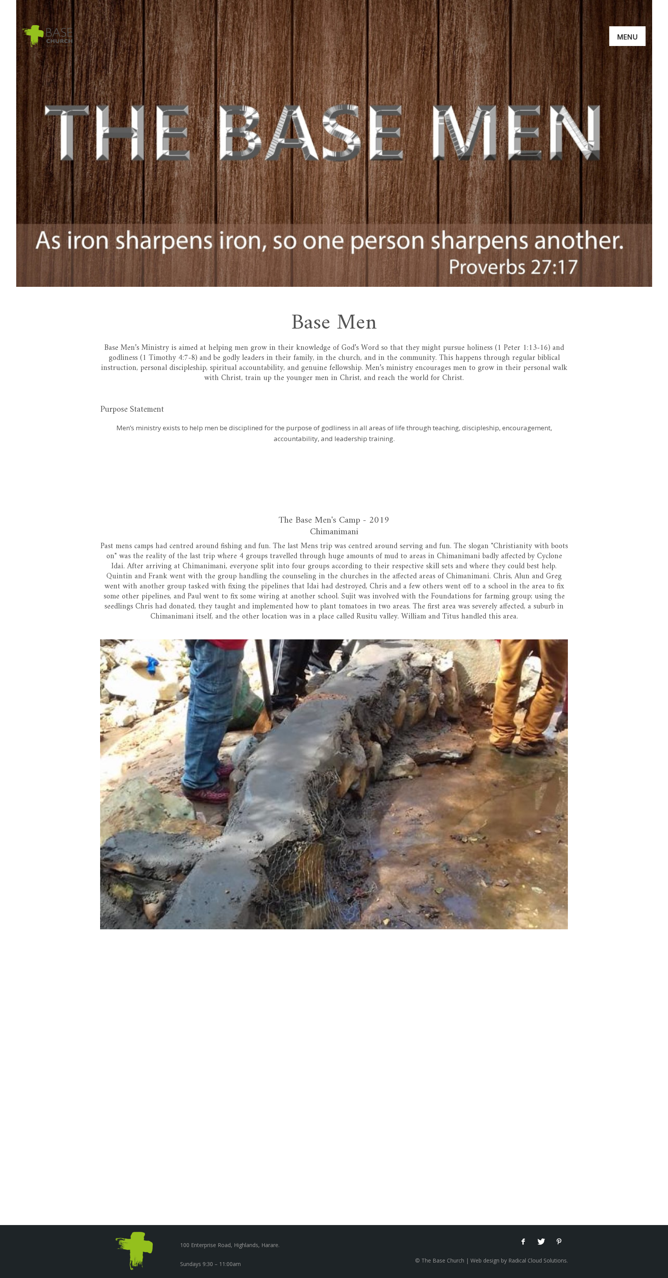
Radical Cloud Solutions (537, 1260)
